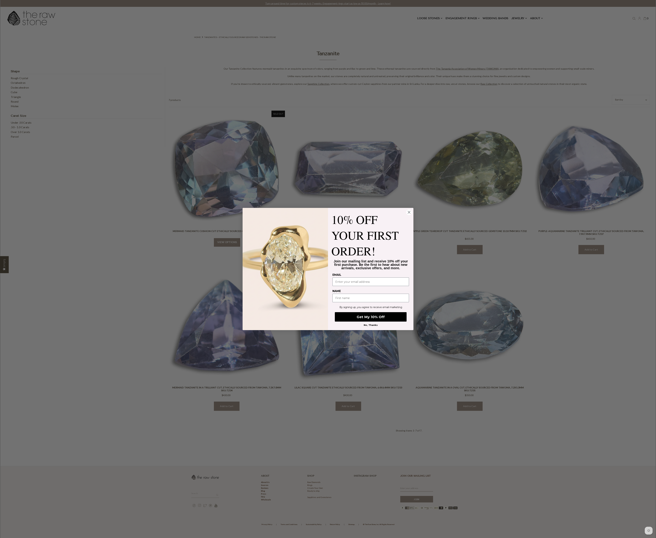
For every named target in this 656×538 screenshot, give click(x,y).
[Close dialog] (409, 212)
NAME (336, 291)
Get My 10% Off (371, 317)
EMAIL (336, 274)
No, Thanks (371, 325)
